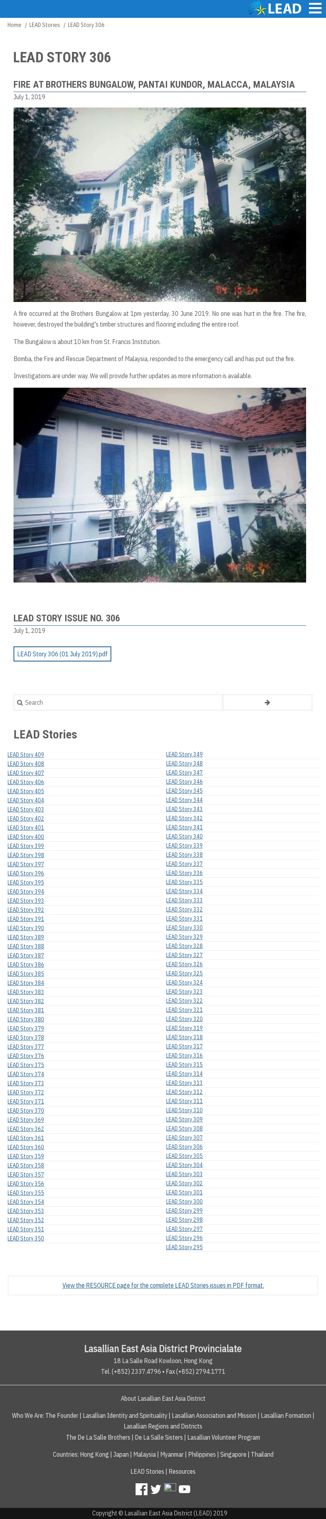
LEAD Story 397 (26, 864)
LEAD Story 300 (184, 1201)
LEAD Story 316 (184, 1055)
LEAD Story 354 (26, 1202)
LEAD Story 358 (26, 1165)
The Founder (61, 1415)
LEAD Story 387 (26, 955)
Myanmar (172, 1454)
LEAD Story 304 (184, 1165)
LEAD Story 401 (26, 827)
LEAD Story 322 (184, 1000)
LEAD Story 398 (26, 855)
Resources (182, 1471)
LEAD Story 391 (26, 919)
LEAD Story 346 (184, 781)
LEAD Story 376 (26, 1055)
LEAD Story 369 (26, 1119)
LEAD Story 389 (26, 937)
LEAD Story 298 (184, 1219)
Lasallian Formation (286, 1415)
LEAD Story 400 (26, 836)
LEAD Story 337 (184, 863)
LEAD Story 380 (26, 1019)
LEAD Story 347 (184, 772)
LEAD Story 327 (184, 955)
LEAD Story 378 (26, 1037)
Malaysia (144, 1454)
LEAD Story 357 (26, 1174)
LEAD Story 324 (184, 982)
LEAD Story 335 (184, 882)
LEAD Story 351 (26, 1229)
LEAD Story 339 (184, 845)
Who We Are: (28, 1415)
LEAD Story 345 (184, 790)
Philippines (202, 1454)
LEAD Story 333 (184, 900)
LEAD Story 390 (26, 928)
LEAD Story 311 (184, 1101)
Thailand (262, 1454)
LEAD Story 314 (184, 1073)
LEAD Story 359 (26, 1156)
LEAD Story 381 (26, 1010)
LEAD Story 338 (184, 854)
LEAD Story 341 (184, 827)
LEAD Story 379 (26, 1028)
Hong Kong (94, 1454)
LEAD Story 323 (184, 991)
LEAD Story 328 (184, 946)
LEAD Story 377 (26, 1046)
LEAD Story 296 (184, 1238)
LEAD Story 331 (184, 918)
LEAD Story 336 (184, 873)
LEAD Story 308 (184, 1128)
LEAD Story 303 (184, 1174)
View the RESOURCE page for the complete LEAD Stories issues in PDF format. (163, 1285)
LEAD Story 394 (26, 891)
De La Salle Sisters (159, 1437)
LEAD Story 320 (184, 1019)
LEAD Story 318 (184, 1037)
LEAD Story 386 (26, 964)
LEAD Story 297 (184, 1229)
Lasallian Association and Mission (214, 1415)
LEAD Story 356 (26, 1183)
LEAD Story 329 (184, 936)
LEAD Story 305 (184, 1155)
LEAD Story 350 (26, 1238)
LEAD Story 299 (184, 1210)
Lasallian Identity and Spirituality (125, 1415)
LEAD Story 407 (26, 773)
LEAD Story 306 (184, 1146)
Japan (121, 1454)
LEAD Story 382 (26, 1001)
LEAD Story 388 (26, 946)
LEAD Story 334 (184, 891)
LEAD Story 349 (184, 754)
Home (14, 25)
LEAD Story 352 (26, 1220)
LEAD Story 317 (184, 1046)
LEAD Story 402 (26, 818)
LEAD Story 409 (26, 754)
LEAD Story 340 (184, 836)
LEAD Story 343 (184, 809)
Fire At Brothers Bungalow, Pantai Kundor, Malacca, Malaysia (154, 84)
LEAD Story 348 (184, 763)
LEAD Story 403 (26, 809)
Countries (65, 1454)
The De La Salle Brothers (98, 1437)
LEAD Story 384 (26, 982)
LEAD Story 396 (26, 873)
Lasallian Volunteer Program (223, 1437)
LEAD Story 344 (184, 800)
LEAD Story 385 (26, 973)
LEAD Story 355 (26, 1192)
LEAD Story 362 (26, 1129)
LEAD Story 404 (26, 800)
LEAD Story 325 (184, 973)
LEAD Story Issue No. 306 (67, 618)
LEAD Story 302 (184, 1183)
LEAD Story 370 (26, 1110)
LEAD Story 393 (26, 900)
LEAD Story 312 (184, 1092)
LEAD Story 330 (184, 927)
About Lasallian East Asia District (163, 1398)
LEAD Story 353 (26, 1211)
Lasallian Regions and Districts (163, 1426)
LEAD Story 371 (26, 1101)
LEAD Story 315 (184, 1064)
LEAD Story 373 (26, 1083)
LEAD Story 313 (184, 1082)
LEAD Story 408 (26, 763)
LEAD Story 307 (184, 1137)
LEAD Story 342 (184, 818)
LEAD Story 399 (26, 846)
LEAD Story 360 (26, 1147)
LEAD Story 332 (184, 909)
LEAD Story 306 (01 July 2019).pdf (62, 654)
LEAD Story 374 (26, 1074)
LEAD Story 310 (184, 1110)
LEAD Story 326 (184, 964)
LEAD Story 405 (26, 791)
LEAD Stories (44, 25)
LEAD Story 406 (26, 782)
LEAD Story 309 (184, 1119)
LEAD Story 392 (26, 909)
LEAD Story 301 (184, 1192)
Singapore (233, 1454)
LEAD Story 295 (184, 1247)
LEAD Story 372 (26, 1092)
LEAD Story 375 (26, 1065)
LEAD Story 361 (26, 1138)
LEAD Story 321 (184, 1009)
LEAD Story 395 (26, 882)
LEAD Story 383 (26, 992)
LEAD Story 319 (184, 1028)
